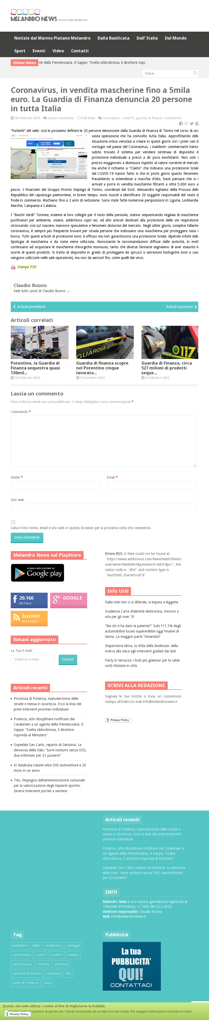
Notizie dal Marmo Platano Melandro (52, 38)
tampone (53, 973)
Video (58, 51)
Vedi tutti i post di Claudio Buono (42, 291)
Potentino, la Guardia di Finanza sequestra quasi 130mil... (35, 368)
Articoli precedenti (31, 307)
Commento (21, 412)
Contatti (80, 51)
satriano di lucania (27, 973)
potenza (61, 964)
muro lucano (22, 964)
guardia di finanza (149, 118)
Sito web (17, 500)
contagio (73, 945)
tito (68, 973)
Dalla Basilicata (113, 38)
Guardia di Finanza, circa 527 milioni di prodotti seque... (166, 368)
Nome (17, 477)
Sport (19, 51)
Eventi (39, 51)
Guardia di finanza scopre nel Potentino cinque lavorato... (102, 368)
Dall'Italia (88, 118)
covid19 (128, 118)
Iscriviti (31, 616)
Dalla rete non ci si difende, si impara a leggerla (141, 602)
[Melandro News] (49, 19)
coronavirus (111, 118)
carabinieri (53, 945)
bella (36, 945)
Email (112, 477)
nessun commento (60, 118)
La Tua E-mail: (22, 651)
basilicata (20, 945)
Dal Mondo (176, 38)
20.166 (26, 598)
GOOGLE (72, 598)
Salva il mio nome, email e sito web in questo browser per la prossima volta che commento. (81, 528)
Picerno (43, 964)
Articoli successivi (179, 307)
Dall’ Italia (147, 38)
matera (73, 955)
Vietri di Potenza (25, 983)
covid (40, 955)
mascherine (173, 118)
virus (47, 983)
